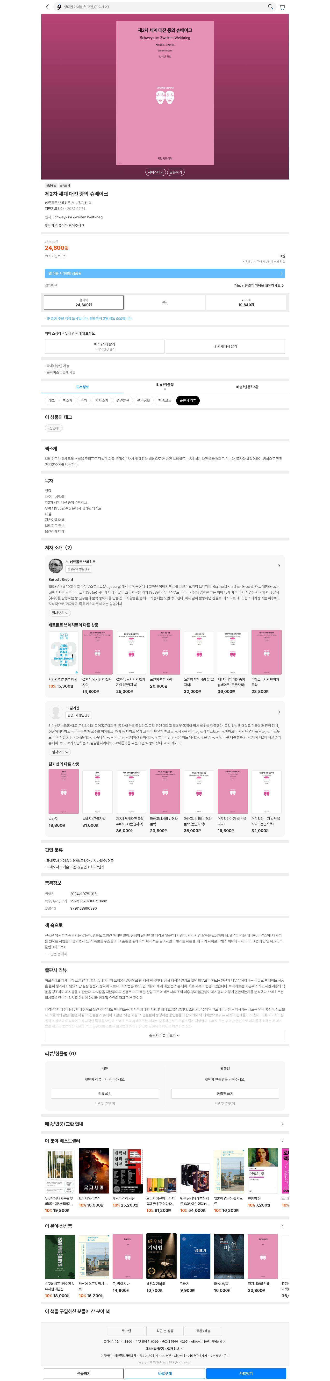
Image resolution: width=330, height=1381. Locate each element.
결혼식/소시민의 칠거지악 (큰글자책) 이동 (131, 663)
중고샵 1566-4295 (175, 1341)
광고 (227, 1356)
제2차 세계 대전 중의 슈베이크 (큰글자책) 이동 (233, 663)
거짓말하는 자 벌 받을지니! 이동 (233, 801)
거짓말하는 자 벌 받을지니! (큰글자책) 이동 (266, 801)
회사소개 (179, 1356)
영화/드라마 (81, 860)
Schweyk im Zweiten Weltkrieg (77, 217)
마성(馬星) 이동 (229, 1266)
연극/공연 (80, 867)
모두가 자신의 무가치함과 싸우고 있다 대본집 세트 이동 (161, 1195)
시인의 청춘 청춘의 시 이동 (64, 662)
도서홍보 (215, 1356)
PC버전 (166, 1356)
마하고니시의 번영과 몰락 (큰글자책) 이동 (199, 801)
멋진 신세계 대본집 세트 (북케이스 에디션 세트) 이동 (195, 1188)
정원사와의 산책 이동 (263, 1266)
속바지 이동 (64, 801)
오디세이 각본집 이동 (94, 1180)
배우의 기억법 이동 (161, 1265)
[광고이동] (271, 7)
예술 (66, 860)
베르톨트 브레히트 (58, 203)
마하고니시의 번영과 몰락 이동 (266, 662)
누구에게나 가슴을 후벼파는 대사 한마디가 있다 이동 (60, 1181)
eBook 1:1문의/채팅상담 (206, 1341)
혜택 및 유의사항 (105, 1103)
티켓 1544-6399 (147, 1341)
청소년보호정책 (148, 1356)
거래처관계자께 (197, 1356)
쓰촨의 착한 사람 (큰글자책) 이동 (199, 663)
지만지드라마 (54, 208)
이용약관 (106, 1356)
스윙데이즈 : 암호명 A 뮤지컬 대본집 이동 (60, 1266)
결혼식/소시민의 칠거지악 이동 (97, 662)
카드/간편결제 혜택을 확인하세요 (257, 285)
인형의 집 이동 (263, 1180)
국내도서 (53, 860)
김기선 (83, 203)
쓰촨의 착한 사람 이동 (165, 662)
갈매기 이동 (195, 1266)
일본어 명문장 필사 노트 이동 (229, 1181)
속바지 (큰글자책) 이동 (97, 801)
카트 (283, 7)
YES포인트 (53, 256)
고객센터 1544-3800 (118, 1341)
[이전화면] (47, 7)
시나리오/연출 (103, 860)
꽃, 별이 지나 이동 (128, 1266)
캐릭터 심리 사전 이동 (128, 1181)
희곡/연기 (97, 867)
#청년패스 (53, 428)
